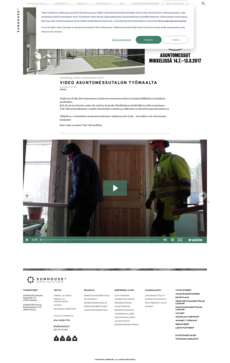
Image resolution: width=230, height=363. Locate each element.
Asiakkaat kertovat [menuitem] (65, 309)
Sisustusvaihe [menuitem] (122, 306)
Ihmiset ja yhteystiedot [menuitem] (61, 300)
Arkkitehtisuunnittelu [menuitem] (97, 295)
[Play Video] (27, 240)
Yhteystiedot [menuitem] (183, 290)
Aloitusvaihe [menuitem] (121, 295)
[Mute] (165, 240)
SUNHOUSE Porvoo (32, 305)
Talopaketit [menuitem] (90, 299)
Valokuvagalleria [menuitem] (124, 317)
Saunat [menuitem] (149, 306)
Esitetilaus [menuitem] (182, 297)
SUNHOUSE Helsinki (33, 295)
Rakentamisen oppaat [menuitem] (126, 324)
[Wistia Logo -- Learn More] (195, 240)
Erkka (63, 89)
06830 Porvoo (29, 310)
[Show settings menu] (172, 240)
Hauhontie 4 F (29, 298)
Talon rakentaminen (145, 3)
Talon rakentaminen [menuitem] (187, 294)
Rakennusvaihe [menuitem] (123, 303)
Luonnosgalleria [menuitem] (124, 314)
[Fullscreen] (180, 240)
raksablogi (66, 77)
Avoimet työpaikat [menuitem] (186, 320)
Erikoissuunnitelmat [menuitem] (95, 306)
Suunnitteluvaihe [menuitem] (124, 299)
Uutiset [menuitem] (58, 305)
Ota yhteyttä (175, 3)
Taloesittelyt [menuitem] (122, 321)
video (76, 77)
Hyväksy (148, 39)
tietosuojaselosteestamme (172, 20)
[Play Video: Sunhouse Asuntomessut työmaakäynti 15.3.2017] (115, 188)
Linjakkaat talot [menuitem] (155, 295)
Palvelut (61, 3)
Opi (122, 3)
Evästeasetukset (121, 39)
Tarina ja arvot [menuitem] (63, 295)
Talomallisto (36, 3)
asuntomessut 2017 (92, 77)
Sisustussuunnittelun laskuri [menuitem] (188, 308)
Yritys (81, 3)
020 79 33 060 (61, 329)
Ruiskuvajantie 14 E (32, 307)
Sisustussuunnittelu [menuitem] (96, 310)
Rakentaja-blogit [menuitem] (124, 310)
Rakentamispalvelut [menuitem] (95, 303)
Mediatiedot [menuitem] (182, 324)
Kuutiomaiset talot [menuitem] (156, 303)
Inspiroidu (103, 3)
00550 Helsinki (30, 300)
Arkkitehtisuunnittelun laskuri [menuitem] (188, 302)
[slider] (100, 240)
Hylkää (175, 39)
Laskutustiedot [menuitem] (184, 328)
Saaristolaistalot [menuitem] (156, 299)
